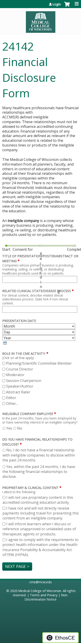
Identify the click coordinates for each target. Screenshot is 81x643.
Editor (11, 397)
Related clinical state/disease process (36, 291)
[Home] (40, 20)
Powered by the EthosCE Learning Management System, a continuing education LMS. (60, 637)
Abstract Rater (18, 392)
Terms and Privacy (43, 595)
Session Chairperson (23, 380)
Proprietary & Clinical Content (30, 488)
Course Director (19, 369)
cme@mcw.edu (40, 582)
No (19, 428)
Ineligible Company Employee (27, 414)
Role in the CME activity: (23, 353)
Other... (12, 403)
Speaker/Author (19, 386)
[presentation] (5, 343)
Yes (9, 428)
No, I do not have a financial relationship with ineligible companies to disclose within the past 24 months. (38, 455)
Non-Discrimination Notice (46, 597)
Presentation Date (19, 321)
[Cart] (67, 6)
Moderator (15, 374)
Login (56, 4)
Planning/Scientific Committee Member (39, 363)
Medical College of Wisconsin (39, 591)
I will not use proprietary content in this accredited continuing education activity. (37, 500)
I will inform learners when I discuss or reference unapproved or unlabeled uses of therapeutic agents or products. (39, 529)
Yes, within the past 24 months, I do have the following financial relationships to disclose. (38, 471)
